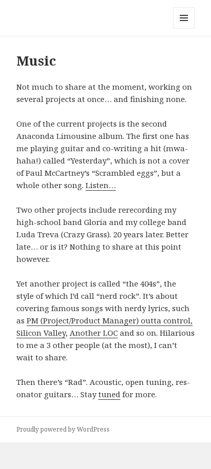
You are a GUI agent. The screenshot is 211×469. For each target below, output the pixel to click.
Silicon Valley (41, 333)
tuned (109, 394)
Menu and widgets (184, 28)
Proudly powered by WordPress (63, 429)
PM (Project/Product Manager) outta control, (110, 320)
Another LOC (94, 333)
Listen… (101, 185)
